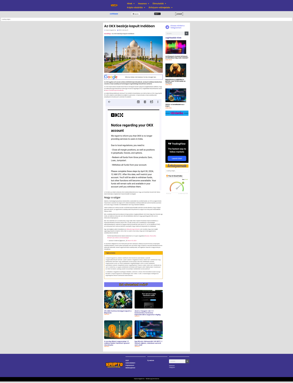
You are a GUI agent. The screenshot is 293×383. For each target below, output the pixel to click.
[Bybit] (157, 14)
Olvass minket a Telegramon (177, 27)
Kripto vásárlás (135, 7)
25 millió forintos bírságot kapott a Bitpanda (117, 312)
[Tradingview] (176, 151)
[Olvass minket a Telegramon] (167, 27)
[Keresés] (186, 33)
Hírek (129, 3)
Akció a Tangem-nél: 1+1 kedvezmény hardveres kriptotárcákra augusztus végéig (147, 313)
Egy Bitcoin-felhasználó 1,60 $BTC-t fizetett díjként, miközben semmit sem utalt (148, 343)
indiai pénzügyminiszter (133, 229)
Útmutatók (158, 3)
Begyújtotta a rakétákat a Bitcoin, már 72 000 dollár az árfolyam (175, 81)
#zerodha (153, 236)
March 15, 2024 (132, 240)
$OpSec (147, 236)
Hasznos (142, 3)
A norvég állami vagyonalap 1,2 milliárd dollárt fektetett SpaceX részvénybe (117, 343)
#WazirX (109, 238)
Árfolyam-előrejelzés (159, 7)
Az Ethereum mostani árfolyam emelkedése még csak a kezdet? (176, 57)
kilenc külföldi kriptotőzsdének (114, 90)
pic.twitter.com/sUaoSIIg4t (121, 238)
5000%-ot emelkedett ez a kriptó (174, 105)
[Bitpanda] (136, 14)
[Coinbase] (114, 13)
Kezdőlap (107, 34)
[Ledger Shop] (179, 14)
